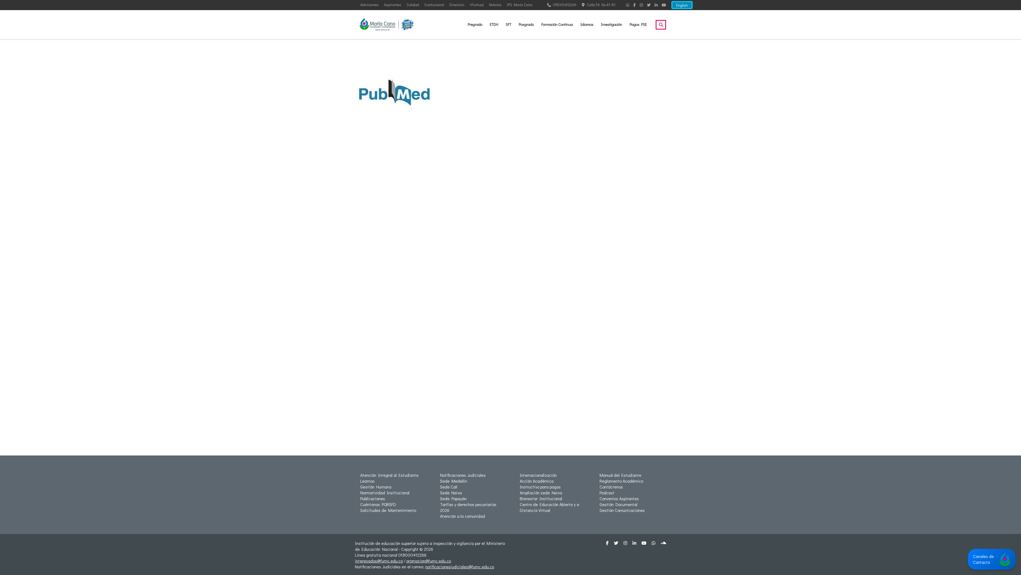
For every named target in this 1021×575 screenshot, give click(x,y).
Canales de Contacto (983, 559)
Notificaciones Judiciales (463, 475)
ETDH (494, 24)
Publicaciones (372, 498)
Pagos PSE (638, 24)
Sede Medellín (453, 481)
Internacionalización (538, 475)
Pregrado (475, 24)
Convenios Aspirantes (619, 498)
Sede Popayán (453, 498)
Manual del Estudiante (620, 475)
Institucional (434, 4)
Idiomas (586, 24)
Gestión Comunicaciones (622, 510)
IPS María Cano (519, 4)
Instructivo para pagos (540, 487)
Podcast (607, 492)
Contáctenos (611, 487)
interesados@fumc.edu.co (379, 561)
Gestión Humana (375, 487)
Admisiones (369, 4)
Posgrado (526, 24)
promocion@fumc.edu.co (429, 561)
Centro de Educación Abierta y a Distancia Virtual (549, 507)
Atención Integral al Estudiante (389, 475)
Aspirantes (392, 4)
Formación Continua (557, 24)
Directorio (456, 4)
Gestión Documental (618, 504)
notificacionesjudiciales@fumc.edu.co (459, 566)
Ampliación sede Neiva (541, 492)
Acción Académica (537, 481)
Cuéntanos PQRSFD (378, 504)
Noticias (495, 4)
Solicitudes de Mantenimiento (388, 510)
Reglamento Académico (621, 481)
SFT (508, 24)
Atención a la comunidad (462, 516)
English (682, 5)
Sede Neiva (451, 492)
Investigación (611, 24)
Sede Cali (449, 487)
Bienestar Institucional (541, 498)
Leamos (367, 481)
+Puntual (477, 4)
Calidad (413, 4)
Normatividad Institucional (384, 492)
